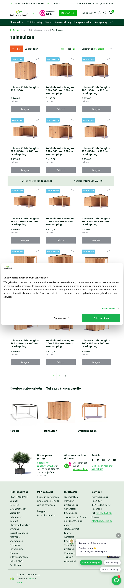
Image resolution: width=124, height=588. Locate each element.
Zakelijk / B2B (16, 561)
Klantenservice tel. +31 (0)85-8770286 (95, 3)
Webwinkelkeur (80, 469)
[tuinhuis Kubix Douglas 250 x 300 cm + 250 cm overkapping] (96, 131)
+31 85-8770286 (104, 512)
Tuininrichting (34, 22)
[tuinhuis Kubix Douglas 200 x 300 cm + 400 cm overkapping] (25, 131)
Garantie (14, 520)
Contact (14, 500)
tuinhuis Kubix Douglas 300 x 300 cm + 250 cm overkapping (60, 343)
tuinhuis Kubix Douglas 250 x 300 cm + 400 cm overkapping (25, 221)
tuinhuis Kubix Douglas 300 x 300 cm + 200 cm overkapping (96, 343)
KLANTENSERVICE (19, 496)
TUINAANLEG (67, 12)
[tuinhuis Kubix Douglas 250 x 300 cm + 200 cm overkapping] (61, 131)
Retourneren (16, 517)
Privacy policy (16, 548)
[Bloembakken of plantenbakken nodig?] (19, 13)
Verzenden (15, 512)
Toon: (69, 48)
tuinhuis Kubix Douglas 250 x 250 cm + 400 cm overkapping (25, 343)
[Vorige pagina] (54, 376)
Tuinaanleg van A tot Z (75, 517)
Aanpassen (60, 318)
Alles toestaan (101, 318)
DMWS (30, 578)
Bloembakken (17, 22)
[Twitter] (98, 460)
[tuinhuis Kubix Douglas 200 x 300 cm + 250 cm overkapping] (96, 70)
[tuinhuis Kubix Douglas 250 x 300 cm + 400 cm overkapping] (25, 202)
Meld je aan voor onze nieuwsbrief (102, 467)
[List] (62, 48)
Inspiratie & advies (19, 532)
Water (48, 22)
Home (23, 30)
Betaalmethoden (18, 508)
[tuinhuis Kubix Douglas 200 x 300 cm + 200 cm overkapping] (61, 70)
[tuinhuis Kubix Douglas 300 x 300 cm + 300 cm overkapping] (96, 202)
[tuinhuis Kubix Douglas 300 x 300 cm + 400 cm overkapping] (61, 202)
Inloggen (41, 511)
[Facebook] (92, 460)
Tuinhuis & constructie (39, 30)
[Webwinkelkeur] (47, 13)
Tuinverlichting (63, 22)
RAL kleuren (15, 565)
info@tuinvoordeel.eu (101, 520)
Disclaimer (15, 545)
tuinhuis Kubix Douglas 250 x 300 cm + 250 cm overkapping (96, 151)
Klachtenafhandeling (20, 525)
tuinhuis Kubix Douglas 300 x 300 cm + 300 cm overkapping (96, 221)
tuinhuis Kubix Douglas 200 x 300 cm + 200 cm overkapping (60, 90)
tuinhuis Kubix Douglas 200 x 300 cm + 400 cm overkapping (25, 151)
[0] (110, 13)
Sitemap (14, 553)
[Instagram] (103, 460)
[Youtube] (114, 460)
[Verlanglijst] (104, 12)
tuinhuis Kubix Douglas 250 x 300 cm (25, 89)
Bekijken (25, 109)
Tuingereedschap (83, 22)
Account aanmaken (46, 515)
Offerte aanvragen (19, 556)
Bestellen (14, 504)
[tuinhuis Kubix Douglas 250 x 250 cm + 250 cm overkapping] (61, 263)
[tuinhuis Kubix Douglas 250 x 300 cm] (25, 70)
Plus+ (19, 582)
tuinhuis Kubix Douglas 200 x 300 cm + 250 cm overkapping (96, 90)
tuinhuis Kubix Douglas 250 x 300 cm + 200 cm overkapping (60, 151)
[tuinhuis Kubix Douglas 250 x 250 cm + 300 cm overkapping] (96, 263)
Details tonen (108, 308)
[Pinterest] (109, 460)
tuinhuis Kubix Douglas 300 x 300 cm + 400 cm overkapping (60, 221)
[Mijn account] (99, 13)
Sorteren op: (88, 48)
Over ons (14, 528)
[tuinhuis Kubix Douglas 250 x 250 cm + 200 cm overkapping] (25, 263)
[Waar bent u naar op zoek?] (33, 12)
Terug (16, 30)
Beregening (101, 22)
